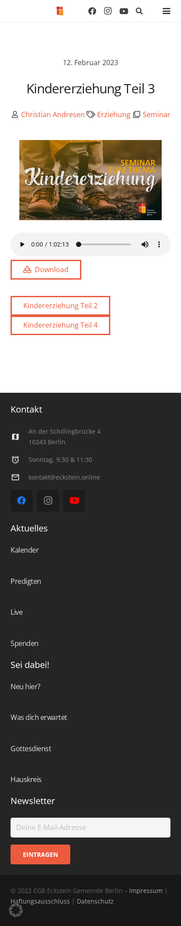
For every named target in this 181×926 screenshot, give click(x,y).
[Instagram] (108, 11)
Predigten (26, 581)
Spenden (25, 643)
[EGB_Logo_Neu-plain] (60, 11)
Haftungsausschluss (40, 901)
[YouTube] (124, 11)
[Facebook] (92, 11)
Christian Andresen (53, 114)
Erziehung (113, 114)
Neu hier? (25, 686)
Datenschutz (94, 901)
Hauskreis (26, 779)
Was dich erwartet (39, 717)
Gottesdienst (31, 748)
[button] (139, 11)
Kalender (25, 550)
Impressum (146, 890)
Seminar (156, 114)
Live (16, 612)
